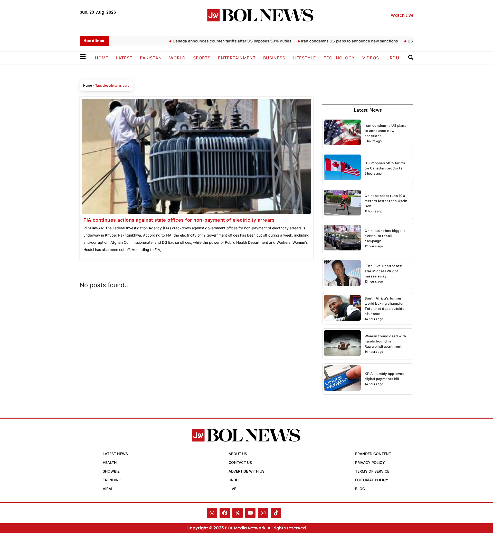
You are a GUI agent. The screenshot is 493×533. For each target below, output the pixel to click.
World (177, 57)
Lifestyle (304, 57)
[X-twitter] (237, 513)
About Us (238, 453)
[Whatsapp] (212, 513)
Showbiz (111, 471)
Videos (370, 57)
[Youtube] (250, 513)
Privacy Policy (370, 462)
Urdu (392, 57)
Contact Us (240, 462)
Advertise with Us (246, 471)
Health (110, 462)
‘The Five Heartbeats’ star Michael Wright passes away (383, 271)
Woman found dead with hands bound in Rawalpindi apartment (385, 341)
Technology (339, 57)
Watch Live (402, 15)
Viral (108, 488)
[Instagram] (263, 513)
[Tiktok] (276, 513)
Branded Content (373, 453)
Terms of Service (372, 471)
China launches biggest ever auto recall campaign (385, 236)
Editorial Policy (371, 480)
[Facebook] (225, 513)
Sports (202, 57)
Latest (124, 57)
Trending (112, 480)
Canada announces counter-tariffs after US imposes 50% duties (223, 41)
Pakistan (151, 57)
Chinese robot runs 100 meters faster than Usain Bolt (386, 201)
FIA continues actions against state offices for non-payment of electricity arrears (178, 220)
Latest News (115, 453)
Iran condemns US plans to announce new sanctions (340, 41)
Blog (360, 488)
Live (232, 488)
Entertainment (237, 57)
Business (274, 57)
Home (101, 57)
